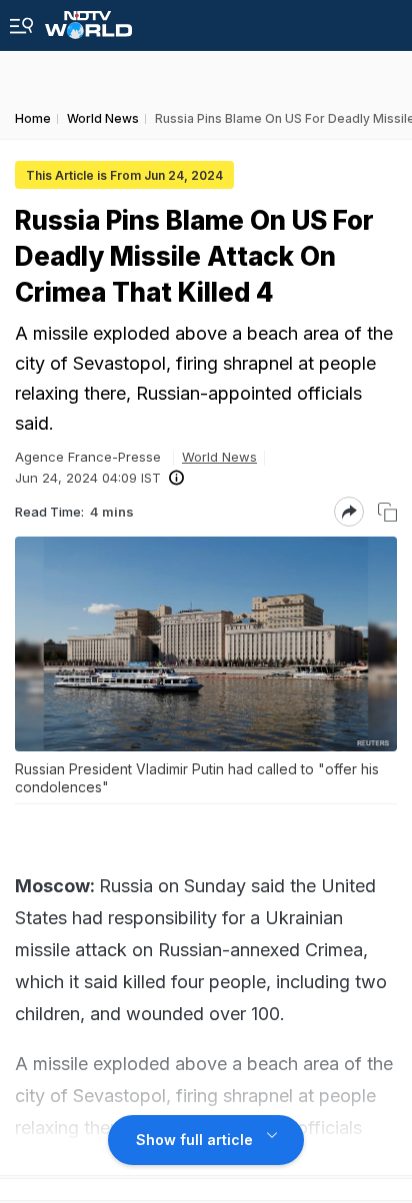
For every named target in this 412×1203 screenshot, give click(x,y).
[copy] (387, 512)
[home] (88, 19)
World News (219, 457)
